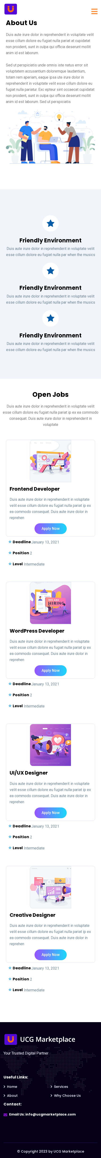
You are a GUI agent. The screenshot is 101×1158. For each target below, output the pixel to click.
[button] (51, 528)
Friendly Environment (50, 240)
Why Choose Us (67, 1095)
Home (12, 1086)
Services (61, 1086)
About (12, 1095)
